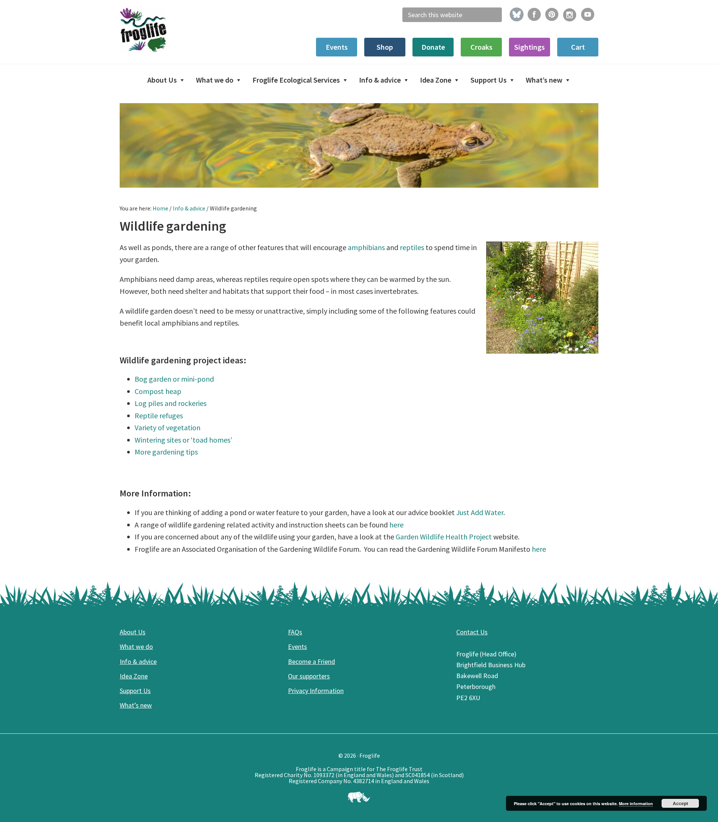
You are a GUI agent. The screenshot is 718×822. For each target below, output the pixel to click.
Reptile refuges (159, 415)
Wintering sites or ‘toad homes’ (183, 439)
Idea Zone (134, 676)
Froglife (176, 29)
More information (636, 803)
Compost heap (158, 391)
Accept (680, 803)
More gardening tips (166, 451)
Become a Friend (311, 661)
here (396, 524)
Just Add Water (479, 512)
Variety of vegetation (167, 427)
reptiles (412, 247)
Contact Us (472, 632)
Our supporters (309, 676)
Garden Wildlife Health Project (444, 536)
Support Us (135, 690)
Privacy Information (316, 690)
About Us (132, 632)
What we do (136, 646)
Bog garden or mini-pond (174, 379)
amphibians (366, 247)
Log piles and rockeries (170, 403)
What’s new (136, 705)
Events (297, 646)
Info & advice (138, 661)
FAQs (295, 632)
